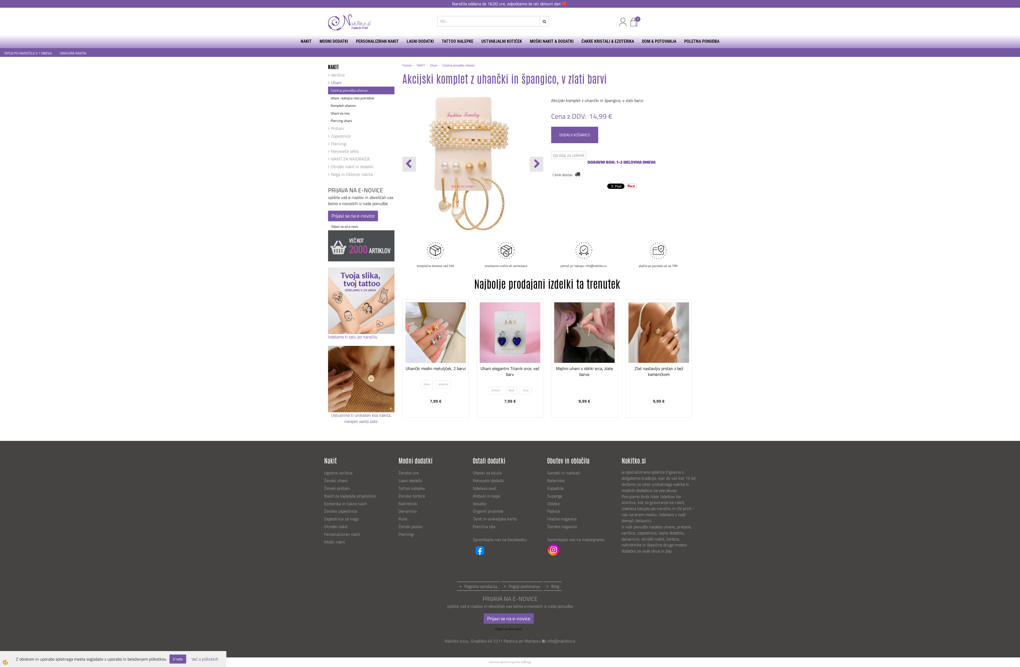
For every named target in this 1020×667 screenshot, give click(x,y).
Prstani (337, 128)
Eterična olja (484, 526)
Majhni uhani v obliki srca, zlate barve (584, 371)
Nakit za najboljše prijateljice (350, 496)
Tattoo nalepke (411, 488)
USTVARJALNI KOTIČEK (501, 41)
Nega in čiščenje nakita (352, 174)
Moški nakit (335, 542)
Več (435, 340)
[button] (536, 164)
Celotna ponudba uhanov (349, 90)
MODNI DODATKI (334, 41)
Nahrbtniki (408, 503)
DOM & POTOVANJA (659, 41)
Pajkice (553, 511)
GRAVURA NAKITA (73, 53)
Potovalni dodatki (488, 480)
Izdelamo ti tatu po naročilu (353, 337)
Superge (554, 496)
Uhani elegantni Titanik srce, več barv (510, 371)
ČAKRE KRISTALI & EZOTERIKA (607, 41)
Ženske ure (409, 473)
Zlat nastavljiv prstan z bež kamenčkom (659, 371)
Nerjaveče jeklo (345, 151)
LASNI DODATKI (420, 41)
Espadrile (555, 488)
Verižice (338, 75)
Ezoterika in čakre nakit (346, 503)
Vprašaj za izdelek (569, 155)
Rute (402, 519)
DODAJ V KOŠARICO (574, 135)
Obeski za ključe (487, 473)
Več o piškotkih (205, 659)
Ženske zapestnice (341, 511)
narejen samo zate (361, 421)
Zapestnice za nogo (342, 519)
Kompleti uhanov (343, 105)
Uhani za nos (340, 113)
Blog (555, 586)
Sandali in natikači (564, 473)
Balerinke (555, 480)
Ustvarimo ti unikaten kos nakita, (361, 415)
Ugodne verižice (338, 473)
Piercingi (339, 144)
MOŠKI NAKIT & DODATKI (551, 41)
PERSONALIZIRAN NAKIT (377, 41)
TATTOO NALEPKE (457, 41)
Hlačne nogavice (562, 519)
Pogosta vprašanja (480, 586)
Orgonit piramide (488, 511)
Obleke (553, 503)
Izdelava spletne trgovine (504, 662)
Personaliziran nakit (342, 534)
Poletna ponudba (701, 41)
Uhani (336, 82)
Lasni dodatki (410, 480)
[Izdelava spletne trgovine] (526, 662)
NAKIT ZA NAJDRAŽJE (350, 159)
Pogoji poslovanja (524, 586)
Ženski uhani (336, 480)
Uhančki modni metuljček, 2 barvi (436, 368)
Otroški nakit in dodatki (352, 166)
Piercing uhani (341, 120)
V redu (178, 659)
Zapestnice (341, 136)
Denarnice (407, 511)
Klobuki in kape (486, 496)
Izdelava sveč (484, 488)
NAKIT (306, 41)
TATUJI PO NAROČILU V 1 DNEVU (28, 53)
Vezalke (479, 503)
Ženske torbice (411, 496)
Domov (407, 65)
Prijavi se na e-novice (353, 215)
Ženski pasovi (411, 526)
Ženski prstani (337, 488)
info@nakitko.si (561, 641)
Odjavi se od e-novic (344, 226)
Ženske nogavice (562, 526)
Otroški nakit (336, 526)
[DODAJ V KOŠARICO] (584, 353)
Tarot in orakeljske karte (495, 519)
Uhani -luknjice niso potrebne (352, 98)
